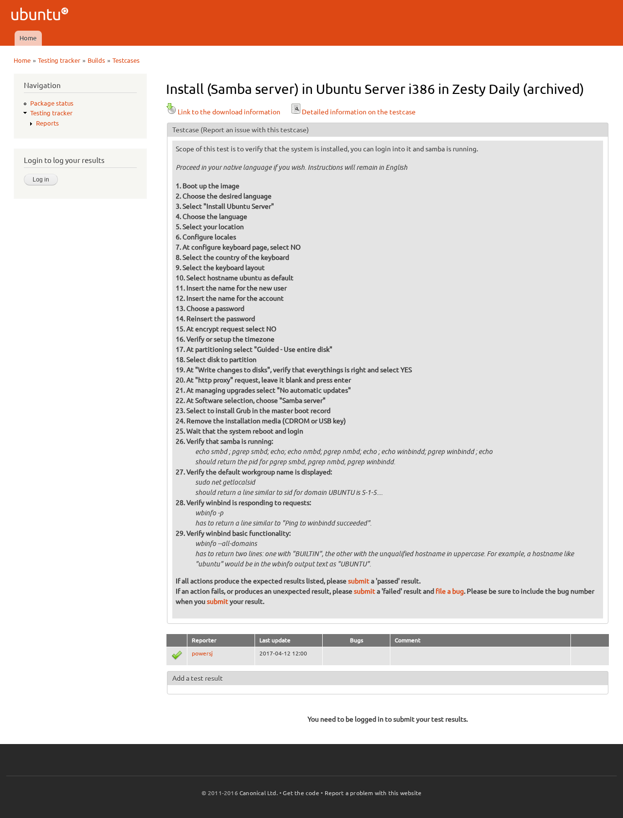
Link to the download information (229, 112)
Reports (47, 123)
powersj (202, 653)
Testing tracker (59, 60)
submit (358, 581)
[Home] (41, 15)
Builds (96, 60)
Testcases (126, 60)
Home (28, 38)
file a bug (450, 591)
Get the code (301, 793)
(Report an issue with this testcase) (255, 130)
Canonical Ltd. (258, 793)
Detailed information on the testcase (359, 112)
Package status (51, 103)
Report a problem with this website (373, 793)
